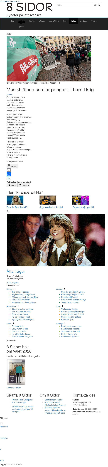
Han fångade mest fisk (70, 328)
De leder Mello (18, 326)
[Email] (54, 170)
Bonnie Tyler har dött (17, 207)
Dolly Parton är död (20, 328)
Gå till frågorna (13, 282)
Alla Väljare (54, 21)
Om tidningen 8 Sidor (53, 399)
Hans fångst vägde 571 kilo (72, 294)
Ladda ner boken (14, 387)
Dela (8, 178)
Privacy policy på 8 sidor (55, 412)
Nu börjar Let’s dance (21, 334)
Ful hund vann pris (69, 334)
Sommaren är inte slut (70, 331)
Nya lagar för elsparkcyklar (23, 319)
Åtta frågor (16, 271)
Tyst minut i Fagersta (20, 291)
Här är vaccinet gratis (21, 299)
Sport (65, 21)
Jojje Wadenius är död (51, 207)
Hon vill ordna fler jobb (21, 311)
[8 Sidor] (29, 16)
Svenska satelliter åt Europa (73, 291)
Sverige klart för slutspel (71, 316)
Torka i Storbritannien (70, 302)
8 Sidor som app (19, 402)
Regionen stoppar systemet (23, 294)
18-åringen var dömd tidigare (24, 302)
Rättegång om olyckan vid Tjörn (25, 297)
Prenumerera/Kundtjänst (22, 399)
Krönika (94, 21)
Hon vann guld (67, 319)
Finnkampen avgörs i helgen (73, 311)
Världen (42, 21)
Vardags (83, 21)
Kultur (73, 21)
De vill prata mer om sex (71, 326)
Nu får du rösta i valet (21, 316)
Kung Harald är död (69, 297)
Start (12, 21)
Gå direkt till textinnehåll (10, 1)
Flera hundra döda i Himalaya (73, 299)
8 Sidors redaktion (52, 402)
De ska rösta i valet (20, 314)
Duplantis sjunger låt (83, 207)
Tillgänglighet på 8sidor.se (56, 405)
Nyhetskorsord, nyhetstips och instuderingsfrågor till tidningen (22, 409)
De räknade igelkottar (70, 336)
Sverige (32, 21)
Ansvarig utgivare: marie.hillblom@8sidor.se (55, 408)
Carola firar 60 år (19, 331)
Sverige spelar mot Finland (72, 314)
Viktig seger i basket (69, 309)
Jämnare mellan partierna (22, 309)
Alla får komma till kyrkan (22, 336)
